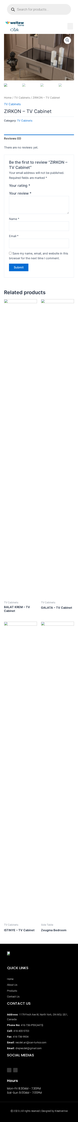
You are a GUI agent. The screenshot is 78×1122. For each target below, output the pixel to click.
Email (13, 236)
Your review (20, 193)
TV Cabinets (22, 97)
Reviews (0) (12, 138)
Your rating (19, 185)
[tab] (39, 138)
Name (14, 219)
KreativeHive (61, 1111)
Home (8, 97)
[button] (70, 26)
